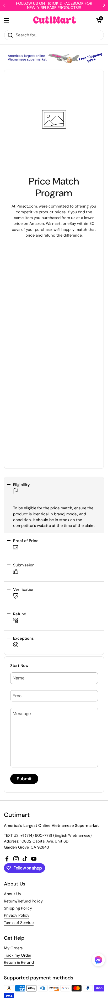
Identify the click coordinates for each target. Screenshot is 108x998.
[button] (54, 489)
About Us (12, 893)
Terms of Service (19, 922)
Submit (24, 779)
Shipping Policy (18, 908)
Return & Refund (19, 962)
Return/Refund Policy (23, 901)
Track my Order (17, 955)
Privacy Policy (16, 915)
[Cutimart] (54, 20)
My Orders (13, 948)
